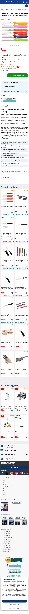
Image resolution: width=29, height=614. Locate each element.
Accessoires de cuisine (21, 9)
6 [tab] (18, 45)
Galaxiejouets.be (6, 545)
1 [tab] (8, 45)
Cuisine (12, 9)
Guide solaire (6, 494)
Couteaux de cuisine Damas (7, 322)
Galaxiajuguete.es (6, 539)
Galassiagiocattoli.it (7, 541)
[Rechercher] (26, 5)
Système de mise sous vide (6, 413)
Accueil (2, 9)
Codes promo (6, 490)
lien (21, 588)
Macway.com (6, 551)
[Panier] (27, 2)
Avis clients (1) (6, 178)
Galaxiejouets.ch (6, 533)
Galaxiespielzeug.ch (7, 535)
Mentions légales (6, 486)
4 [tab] (14, 45)
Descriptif (4, 106)
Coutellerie (3, 10)
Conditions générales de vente (9, 484)
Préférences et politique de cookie (10, 488)
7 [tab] (21, 45)
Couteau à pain (18, 295)
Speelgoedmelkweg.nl (7, 543)
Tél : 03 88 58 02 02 (8, 447)
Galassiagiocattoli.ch (7, 537)
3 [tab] (12, 45)
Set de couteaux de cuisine (20, 214)
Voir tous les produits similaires (7, 379)
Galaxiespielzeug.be (7, 547)
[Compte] (23, 2)
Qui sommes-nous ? (7, 480)
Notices (4, 492)
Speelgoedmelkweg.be (8, 549)
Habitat (7, 9)
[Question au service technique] (7, 95)
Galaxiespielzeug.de (7, 531)
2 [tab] (10, 45)
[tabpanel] (14, 32)
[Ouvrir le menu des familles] (2, 2)
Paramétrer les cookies (14, 604)
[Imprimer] (4, 95)
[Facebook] (2, 95)
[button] (9, 68)
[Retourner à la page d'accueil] (12, 2)
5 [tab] (16, 45)
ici (25, 596)
